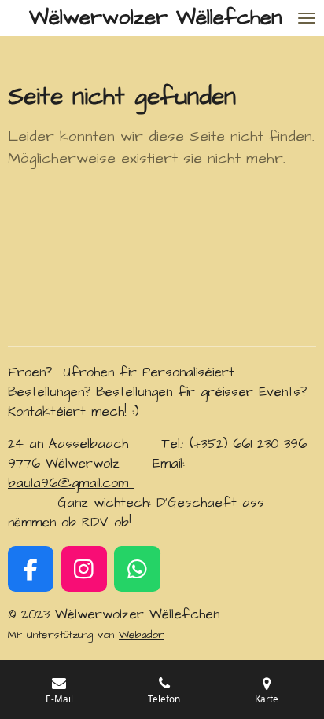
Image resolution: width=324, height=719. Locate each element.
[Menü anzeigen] (306, 18)
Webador (141, 635)
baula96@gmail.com (71, 484)
